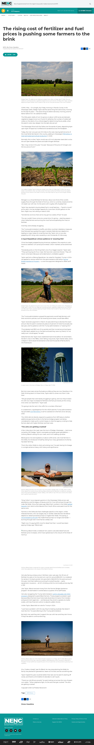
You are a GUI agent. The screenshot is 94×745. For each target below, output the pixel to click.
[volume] (7, 10)
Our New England (36, 15)
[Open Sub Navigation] (6, 15)
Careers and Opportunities (78, 722)
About (46, 15)
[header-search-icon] (90, 4)
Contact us (35, 718)
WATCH (26, 15)
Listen (20, 15)
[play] (3, 11)
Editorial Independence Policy (60, 718)
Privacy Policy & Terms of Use (79, 718)
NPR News (30, 693)
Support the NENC (57, 722)
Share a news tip (37, 722)
